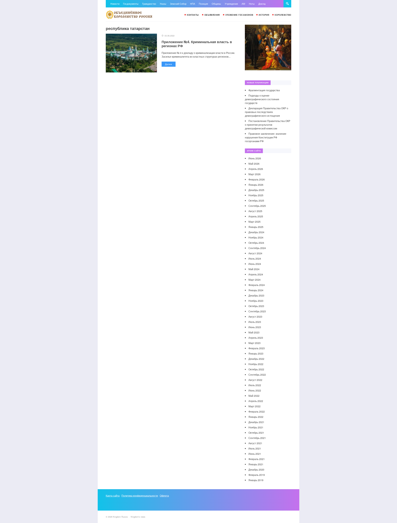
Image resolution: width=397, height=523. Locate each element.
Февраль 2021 (256, 459)
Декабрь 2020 (256, 469)
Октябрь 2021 (256, 432)
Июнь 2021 (254, 454)
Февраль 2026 (256, 179)
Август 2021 (255, 443)
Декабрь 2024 (256, 232)
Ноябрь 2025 (255, 195)
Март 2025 (254, 221)
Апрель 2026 (255, 169)
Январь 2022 (255, 417)
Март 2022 (254, 406)
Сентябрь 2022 (257, 374)
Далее (168, 64)
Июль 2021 (254, 448)
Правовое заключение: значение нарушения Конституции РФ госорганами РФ (265, 137)
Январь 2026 (255, 184)
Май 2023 (253, 332)
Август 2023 (255, 316)
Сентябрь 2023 (257, 311)
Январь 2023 (255, 353)
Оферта (164, 495)
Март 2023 (254, 343)
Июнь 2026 (254, 158)
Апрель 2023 (255, 337)
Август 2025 (255, 211)
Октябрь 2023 (256, 306)
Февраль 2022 (256, 411)
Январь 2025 (255, 227)
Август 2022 (255, 380)
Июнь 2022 (254, 390)
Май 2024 (253, 269)
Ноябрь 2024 (255, 237)
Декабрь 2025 (256, 190)
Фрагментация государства (264, 90)
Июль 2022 (254, 385)
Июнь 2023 (254, 327)
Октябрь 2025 (256, 200)
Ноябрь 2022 (255, 364)
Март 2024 (254, 279)
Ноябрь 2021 (255, 427)
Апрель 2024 (255, 274)
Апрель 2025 (255, 216)
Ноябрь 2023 (255, 301)
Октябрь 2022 (256, 369)
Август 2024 (255, 253)
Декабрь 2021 (256, 422)
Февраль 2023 (256, 348)
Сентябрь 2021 (257, 438)
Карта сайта (113, 495)
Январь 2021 (255, 464)
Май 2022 (253, 395)
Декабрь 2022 (256, 359)
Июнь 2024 (254, 264)
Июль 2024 (254, 258)
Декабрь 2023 (256, 295)
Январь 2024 (255, 290)
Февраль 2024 (256, 285)
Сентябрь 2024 (257, 248)
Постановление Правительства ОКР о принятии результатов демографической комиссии (267, 124)
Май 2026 (253, 163)
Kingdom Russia (129, 14)
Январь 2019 (255, 480)
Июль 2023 (254, 322)
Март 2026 (254, 174)
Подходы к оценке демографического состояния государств (262, 99)
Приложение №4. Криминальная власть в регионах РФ (197, 43)
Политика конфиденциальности (139, 495)
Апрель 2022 (255, 401)
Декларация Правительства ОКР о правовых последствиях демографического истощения (266, 111)
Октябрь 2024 (256, 243)
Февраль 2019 (256, 475)
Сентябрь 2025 (257, 206)
